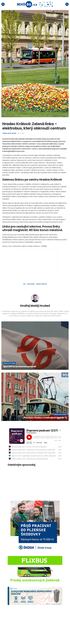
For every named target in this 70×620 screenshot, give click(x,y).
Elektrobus (31, 284)
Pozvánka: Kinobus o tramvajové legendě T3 (45, 417)
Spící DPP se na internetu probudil (19, 366)
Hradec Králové (41, 284)
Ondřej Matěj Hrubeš (9, 133)
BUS (24, 284)
